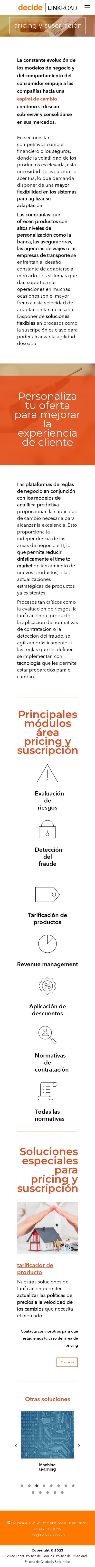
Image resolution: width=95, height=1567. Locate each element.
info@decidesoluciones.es (47, 1535)
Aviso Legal (15, 1556)
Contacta (67, 1362)
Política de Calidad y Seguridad (47, 1562)
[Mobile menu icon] (87, 7)
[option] (47, 1443)
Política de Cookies (40, 1556)
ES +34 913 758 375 (47, 1529)
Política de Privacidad (71, 1556)
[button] (15, 1445)
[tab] (21, 1485)
